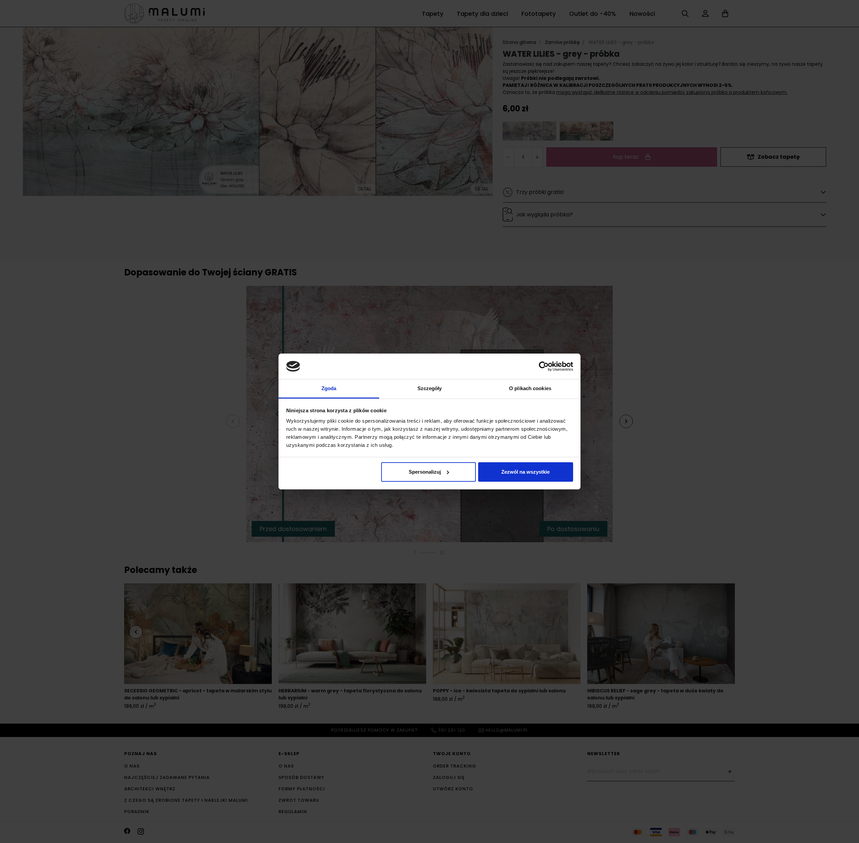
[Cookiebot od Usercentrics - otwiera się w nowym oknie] (543, 366)
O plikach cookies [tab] (530, 388)
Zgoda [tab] (329, 388)
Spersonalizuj (425, 472)
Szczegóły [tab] (429, 388)
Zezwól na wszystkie (525, 472)
